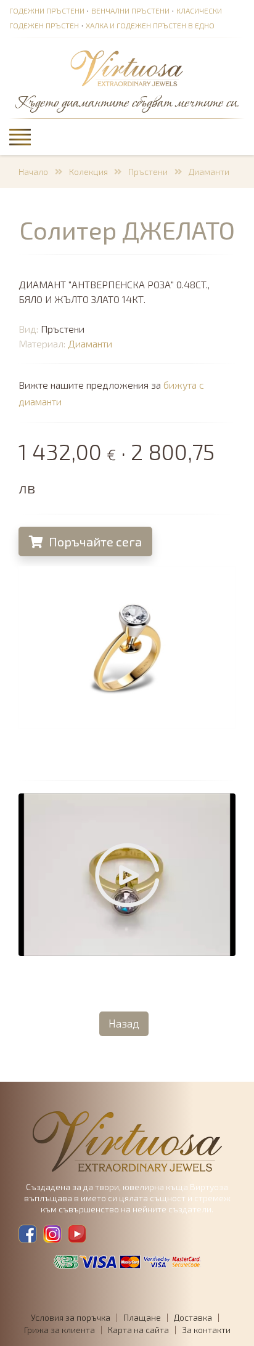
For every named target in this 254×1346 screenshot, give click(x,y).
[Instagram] (52, 1234)
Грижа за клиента (59, 1329)
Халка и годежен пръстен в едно (150, 25)
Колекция (88, 171)
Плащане (142, 1317)
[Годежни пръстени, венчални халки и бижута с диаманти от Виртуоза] (127, 69)
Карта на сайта (138, 1329)
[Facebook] (27, 1234)
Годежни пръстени (46, 10)
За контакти (206, 1329)
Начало (33, 171)
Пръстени (148, 171)
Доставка (193, 1317)
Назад (124, 1023)
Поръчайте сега (94, 541)
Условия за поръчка (70, 1317)
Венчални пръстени (130, 10)
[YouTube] (77, 1234)
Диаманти (209, 171)
